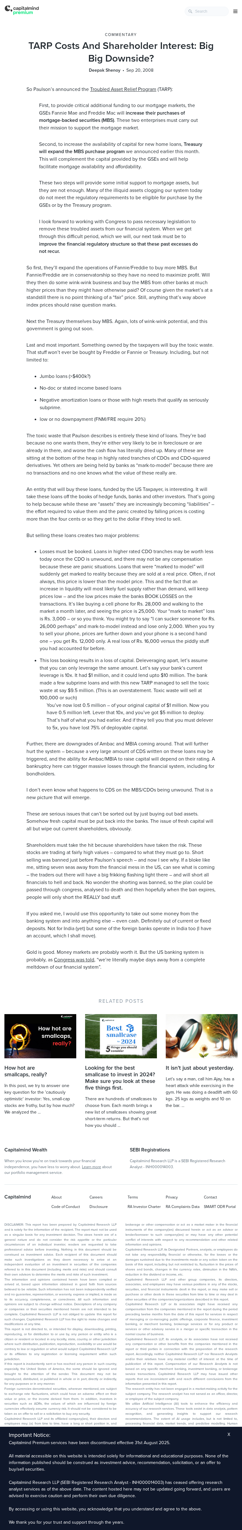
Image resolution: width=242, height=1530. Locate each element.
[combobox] (207, 11)
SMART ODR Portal (220, 1206)
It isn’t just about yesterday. (200, 1068)
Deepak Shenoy (104, 70)
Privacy (172, 1197)
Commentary (121, 35)
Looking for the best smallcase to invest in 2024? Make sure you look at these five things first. (120, 1078)
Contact (210, 1197)
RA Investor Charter (144, 1206)
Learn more (91, 1167)
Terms (133, 1197)
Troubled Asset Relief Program (123, 89)
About (56, 1197)
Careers (96, 1197)
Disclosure (98, 1206)
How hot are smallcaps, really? (25, 1071)
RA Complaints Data (182, 1206)
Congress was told (74, 960)
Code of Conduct (65, 1206)
